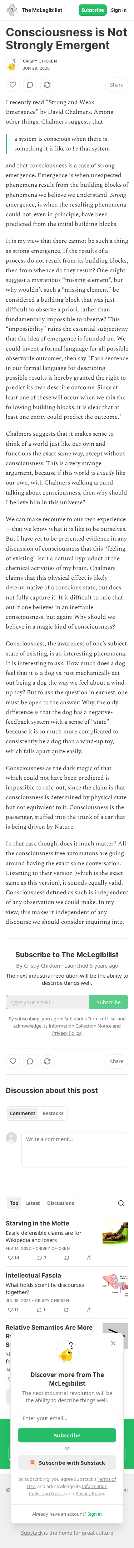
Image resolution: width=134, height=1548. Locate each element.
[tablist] (37, 1113)
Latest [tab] (32, 1203)
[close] (113, 1343)
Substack (32, 1532)
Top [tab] (14, 1203)
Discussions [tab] (60, 1203)
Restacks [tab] (53, 1113)
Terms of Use (101, 1018)
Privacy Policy (89, 1493)
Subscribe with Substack (72, 1462)
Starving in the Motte (37, 1223)
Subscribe (92, 10)
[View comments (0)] (30, 85)
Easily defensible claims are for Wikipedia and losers (43, 1236)
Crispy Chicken (40, 61)
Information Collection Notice (80, 1026)
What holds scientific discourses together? (45, 1288)
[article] (67, 1240)
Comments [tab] (22, 1113)
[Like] (13, 85)
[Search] (121, 1203)
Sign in (119, 10)
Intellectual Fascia (33, 1275)
